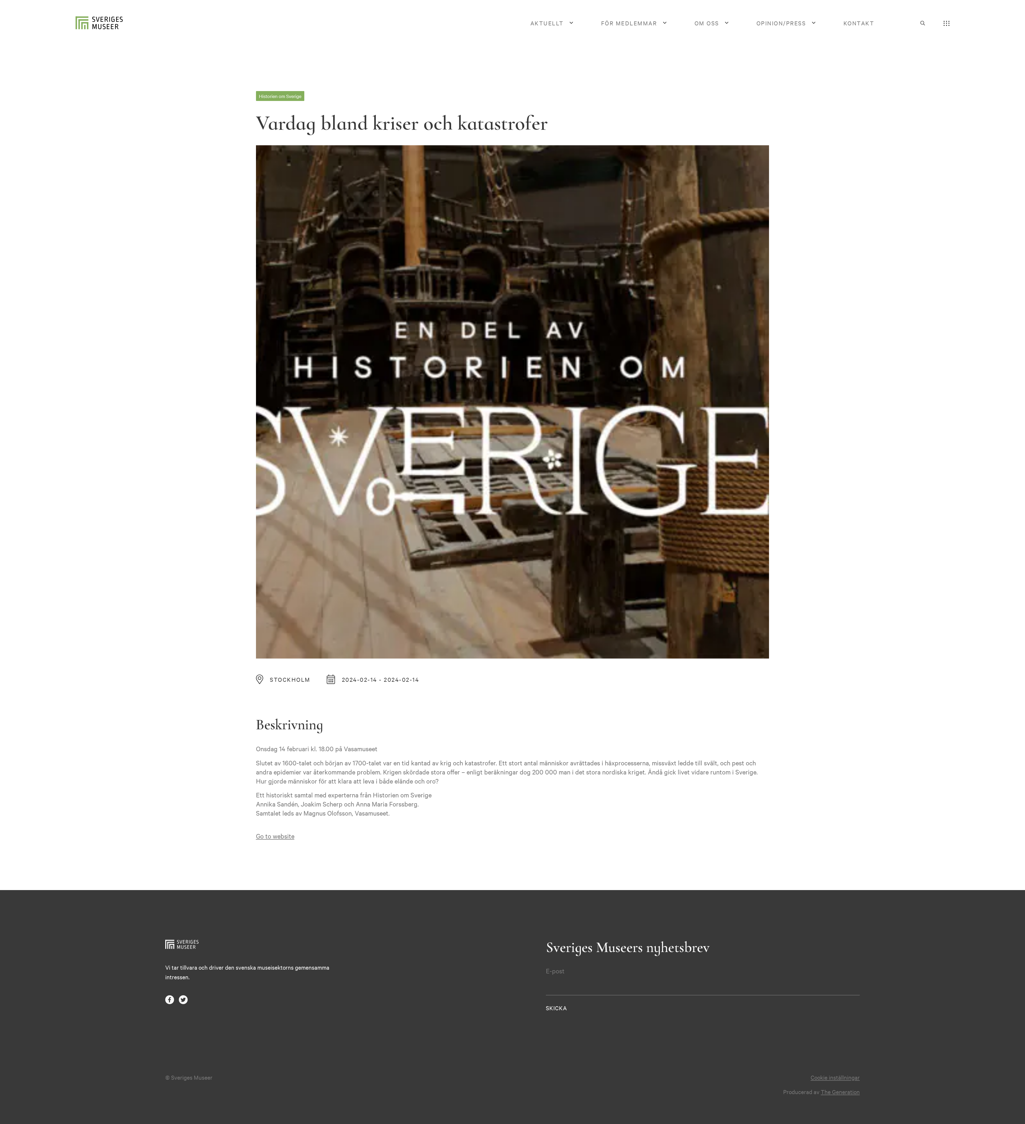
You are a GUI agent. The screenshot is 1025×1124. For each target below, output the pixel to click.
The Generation (840, 1091)
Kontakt (858, 23)
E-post (555, 971)
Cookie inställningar (835, 1077)
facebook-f (169, 999)
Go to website (275, 836)
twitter (183, 999)
